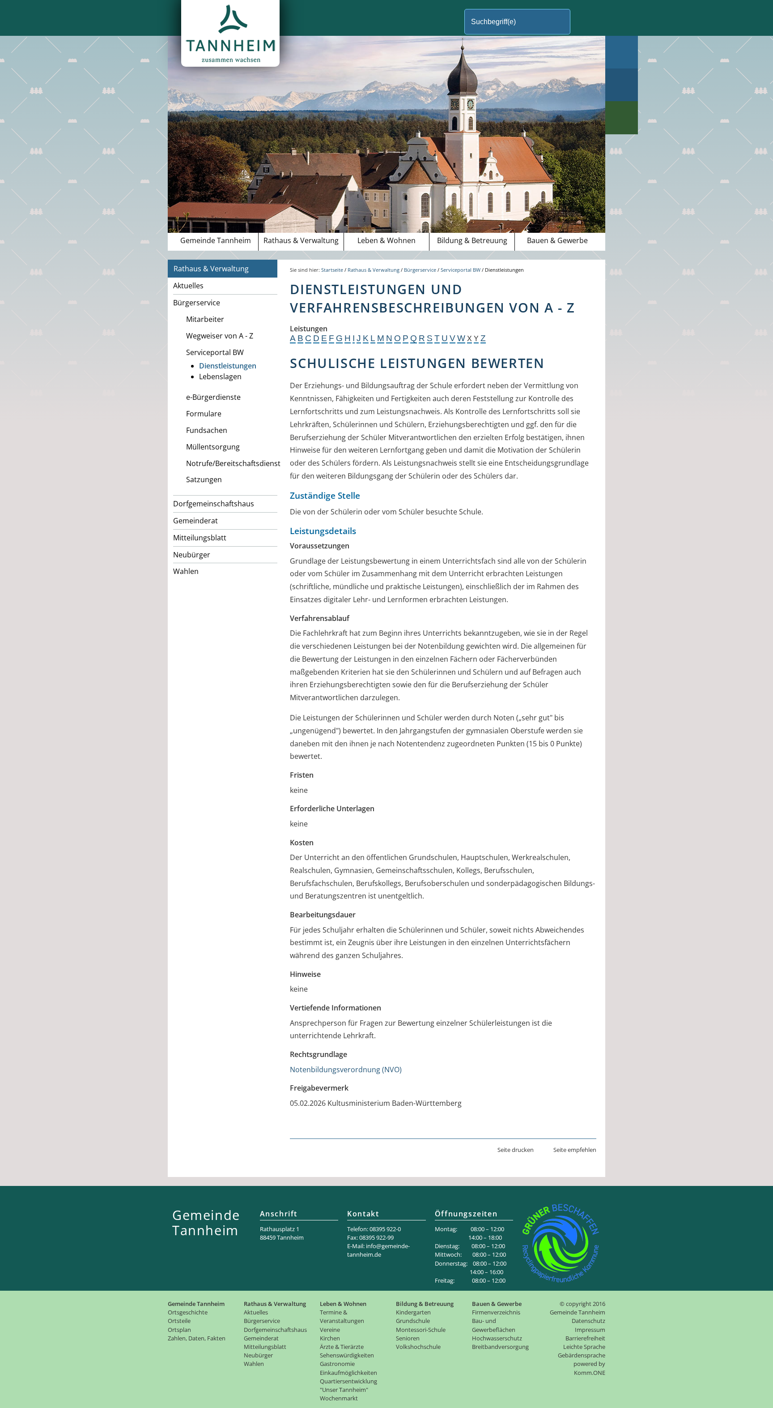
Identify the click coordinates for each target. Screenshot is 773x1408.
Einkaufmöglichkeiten (348, 1373)
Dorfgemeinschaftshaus (213, 504)
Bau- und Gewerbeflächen (493, 1325)
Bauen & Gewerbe (557, 240)
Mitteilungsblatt (199, 538)
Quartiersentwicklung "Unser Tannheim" (348, 1385)
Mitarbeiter (205, 319)
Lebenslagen (220, 376)
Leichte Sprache (584, 1347)
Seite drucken (515, 1150)
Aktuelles (188, 286)
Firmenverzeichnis (496, 1312)
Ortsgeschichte (188, 1312)
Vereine (330, 1330)
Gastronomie (337, 1364)
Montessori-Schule (421, 1330)
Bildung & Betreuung (472, 240)
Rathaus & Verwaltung (301, 240)
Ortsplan (179, 1330)
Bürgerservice (196, 303)
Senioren (408, 1338)
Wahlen (186, 571)
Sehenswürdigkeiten (347, 1355)
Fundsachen (206, 430)
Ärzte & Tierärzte (342, 1347)
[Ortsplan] (621, 84)
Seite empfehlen (574, 1150)
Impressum (590, 1330)
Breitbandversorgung (500, 1347)
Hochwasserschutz (497, 1338)
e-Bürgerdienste (213, 397)
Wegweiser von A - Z (219, 336)
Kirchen (330, 1338)
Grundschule (413, 1321)
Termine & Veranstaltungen (342, 1316)
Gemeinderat (195, 521)
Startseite (332, 269)
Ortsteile (179, 1321)
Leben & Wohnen (386, 240)
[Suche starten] (585, 21)
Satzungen (204, 479)
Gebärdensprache (581, 1355)
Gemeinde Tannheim (215, 240)
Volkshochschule (418, 1347)
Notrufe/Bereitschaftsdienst (231, 463)
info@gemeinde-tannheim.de (378, 1250)
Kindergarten (413, 1312)
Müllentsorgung (213, 447)
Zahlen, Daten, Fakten (196, 1338)
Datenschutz (588, 1321)
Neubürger (191, 555)
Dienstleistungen (227, 366)
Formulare (203, 414)
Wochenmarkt (339, 1398)
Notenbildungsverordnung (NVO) (346, 1069)
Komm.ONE (589, 1373)
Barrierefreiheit (585, 1338)
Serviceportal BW (215, 352)
